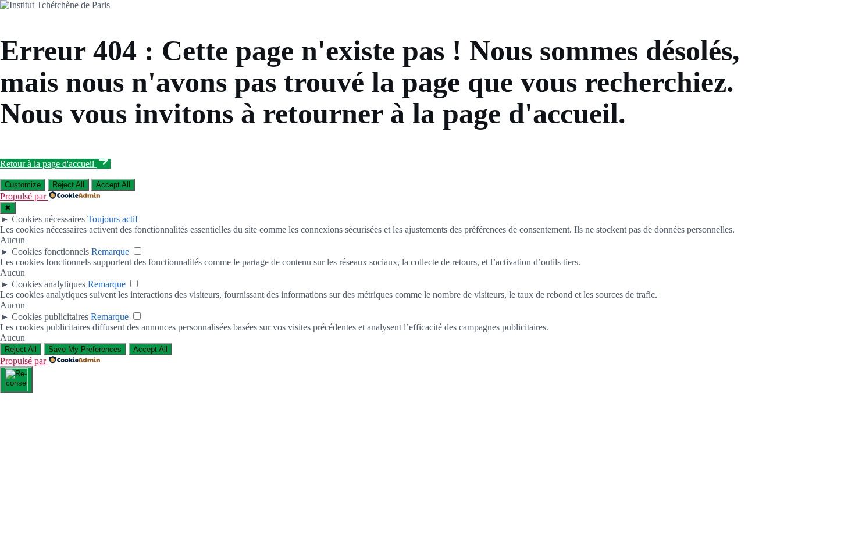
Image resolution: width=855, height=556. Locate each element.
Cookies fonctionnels (50, 251)
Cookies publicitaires (50, 317)
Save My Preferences (85, 349)
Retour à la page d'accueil (48, 164)
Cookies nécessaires (48, 219)
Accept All (113, 184)
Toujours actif (112, 219)
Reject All (68, 184)
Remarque (110, 251)
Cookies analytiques (49, 284)
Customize (23, 184)
